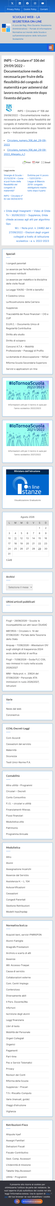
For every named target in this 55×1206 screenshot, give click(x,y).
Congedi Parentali (16, 899)
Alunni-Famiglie (14, 940)
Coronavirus (12, 714)
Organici (10, 1044)
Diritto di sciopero (16, 340)
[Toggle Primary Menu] (50, 47)
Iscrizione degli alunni (18, 1013)
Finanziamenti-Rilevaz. (18, 809)
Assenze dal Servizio (17, 875)
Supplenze (12, 307)
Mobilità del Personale (18, 1032)
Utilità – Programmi (16, 1177)
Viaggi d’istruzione (16, 1105)
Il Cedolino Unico (15, 295)
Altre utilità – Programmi (19, 785)
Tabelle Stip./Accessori (18, 1170)
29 (39, 548)
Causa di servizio (15, 971)
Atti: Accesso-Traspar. (18, 965)
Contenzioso (13, 989)
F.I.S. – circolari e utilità (18, 803)
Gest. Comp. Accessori (18, 1158)
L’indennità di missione (18, 1164)
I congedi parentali (16, 263)
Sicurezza (11, 756)
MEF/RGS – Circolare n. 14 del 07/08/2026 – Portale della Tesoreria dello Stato (26, 635)
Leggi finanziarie (15, 1020)
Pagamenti (12, 1050)
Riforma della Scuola (17, 1080)
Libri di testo (13, 1026)
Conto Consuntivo (16, 797)
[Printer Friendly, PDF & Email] (36, 162)
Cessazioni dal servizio (18, 744)
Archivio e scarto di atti (18, 953)
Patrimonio (12, 827)
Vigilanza (11, 1111)
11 (15, 538)
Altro (8, 857)
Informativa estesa (32, 1201)
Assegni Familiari (15, 1140)
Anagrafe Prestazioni (17, 946)
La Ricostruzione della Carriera (22, 302)
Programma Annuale (17, 834)
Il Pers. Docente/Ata (17, 1001)
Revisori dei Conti (15, 1074)
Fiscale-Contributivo (17, 1152)
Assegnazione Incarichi (18, 869)
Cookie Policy (30, 9)
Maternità (11, 750)
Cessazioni (12, 893)
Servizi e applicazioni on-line (21, 368)
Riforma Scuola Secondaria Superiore (26, 362)
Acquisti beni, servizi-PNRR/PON (24, 934)
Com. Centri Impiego (17, 983)
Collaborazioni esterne (18, 977)
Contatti (44, 9)
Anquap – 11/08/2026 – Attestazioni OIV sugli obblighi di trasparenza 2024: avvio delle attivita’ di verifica (27, 649)
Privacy (10, 1068)
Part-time (11, 1056)
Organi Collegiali (15, 1038)
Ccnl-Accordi (13, 737)
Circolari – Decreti (16, 791)
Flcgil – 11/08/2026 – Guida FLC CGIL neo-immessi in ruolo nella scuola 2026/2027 (26, 663)
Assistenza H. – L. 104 (18, 881)
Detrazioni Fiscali (15, 1146)
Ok (17, 1201)
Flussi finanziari (14, 815)
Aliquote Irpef (13, 1134)
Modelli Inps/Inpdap (16, 911)
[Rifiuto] (51, 1193)
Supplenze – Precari (17, 1087)
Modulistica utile (15, 821)
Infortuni (10, 1007)
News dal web (13, 708)
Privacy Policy (13, 9)
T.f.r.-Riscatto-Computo (18, 1093)
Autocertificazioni (15, 887)
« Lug (9, 559)
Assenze (10, 959)
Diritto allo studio (15, 334)
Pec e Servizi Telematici (19, 1062)
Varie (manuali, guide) (17, 1099)
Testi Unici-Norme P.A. (18, 762)
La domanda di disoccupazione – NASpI (27, 356)
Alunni (9, 863)
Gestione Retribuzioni (18, 905)
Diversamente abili (16, 995)
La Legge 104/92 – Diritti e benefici (25, 289)
